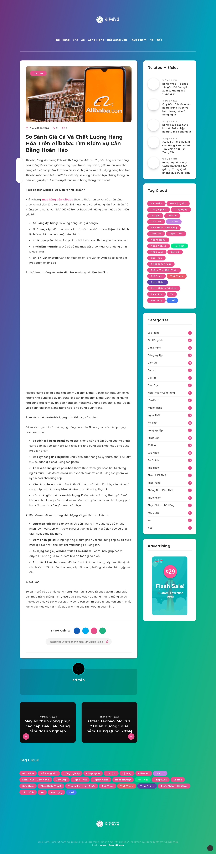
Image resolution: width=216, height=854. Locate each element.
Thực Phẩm (138, 39)
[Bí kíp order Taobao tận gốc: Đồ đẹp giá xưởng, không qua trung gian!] (153, 84)
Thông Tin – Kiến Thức (161, 490)
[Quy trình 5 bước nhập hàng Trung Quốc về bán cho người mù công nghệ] (153, 104)
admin (78, 680)
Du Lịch (155, 215)
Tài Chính (156, 294)
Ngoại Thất (176, 233)
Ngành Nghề (158, 240)
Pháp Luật (157, 252)
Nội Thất (155, 39)
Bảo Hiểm (156, 203)
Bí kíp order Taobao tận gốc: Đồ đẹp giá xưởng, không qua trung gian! (175, 88)
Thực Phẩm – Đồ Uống (161, 505)
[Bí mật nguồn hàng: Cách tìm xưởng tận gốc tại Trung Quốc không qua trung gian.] (153, 163)
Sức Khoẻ (156, 258)
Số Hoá (175, 252)
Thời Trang (62, 39)
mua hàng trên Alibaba (57, 199)
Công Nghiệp (158, 209)
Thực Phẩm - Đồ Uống (164, 288)
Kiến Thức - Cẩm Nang (164, 227)
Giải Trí (174, 221)
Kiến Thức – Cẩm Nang (161, 392)
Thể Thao (156, 276)
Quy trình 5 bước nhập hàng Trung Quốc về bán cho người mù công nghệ (176, 109)
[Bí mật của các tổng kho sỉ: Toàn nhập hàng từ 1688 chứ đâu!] (153, 125)
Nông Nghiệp (158, 246)
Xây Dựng (156, 300)
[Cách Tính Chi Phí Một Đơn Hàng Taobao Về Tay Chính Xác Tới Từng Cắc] (153, 142)
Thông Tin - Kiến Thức (164, 270)
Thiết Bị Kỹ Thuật (161, 264)
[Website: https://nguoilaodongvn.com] (78, 688)
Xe (83, 39)
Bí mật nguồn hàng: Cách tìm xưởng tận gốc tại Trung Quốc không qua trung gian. (176, 167)
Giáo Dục (156, 221)
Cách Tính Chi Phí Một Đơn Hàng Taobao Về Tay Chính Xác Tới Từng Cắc (176, 147)
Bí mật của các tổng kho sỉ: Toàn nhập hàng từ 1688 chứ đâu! (176, 128)
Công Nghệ (96, 39)
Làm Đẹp (156, 233)
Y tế (75, 39)
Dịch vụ (38, 73)
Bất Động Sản (117, 39)
